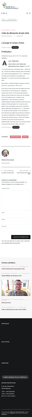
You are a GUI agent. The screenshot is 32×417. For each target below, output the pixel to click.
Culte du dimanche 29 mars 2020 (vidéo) (14, 309)
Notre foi (4, 330)
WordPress (4, 414)
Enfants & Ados (6, 354)
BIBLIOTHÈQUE (6, 366)
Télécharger (15, 47)
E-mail (4, 219)
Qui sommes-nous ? (7, 327)
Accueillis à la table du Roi (8, 171)
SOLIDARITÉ (5, 369)
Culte (3, 348)
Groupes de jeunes (7, 357)
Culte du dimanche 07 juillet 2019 (23, 172)
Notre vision (5, 333)
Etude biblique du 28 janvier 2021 (12, 276)
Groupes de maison (7, 351)
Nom (3, 212)
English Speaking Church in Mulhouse (15, 377)
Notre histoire (5, 336)
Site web (4, 226)
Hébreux (14, 30)
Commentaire (6, 188)
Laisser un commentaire (21, 237)
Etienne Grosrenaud (6, 36)
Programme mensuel (7, 345)
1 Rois (3, 307)
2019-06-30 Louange (6, 47)
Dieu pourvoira (6, 303)
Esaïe (12, 266)
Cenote (12, 413)
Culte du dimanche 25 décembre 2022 (13, 269)
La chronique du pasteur (17, 299)
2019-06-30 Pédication (6, 127)
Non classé (14, 273)
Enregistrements (6, 30)
